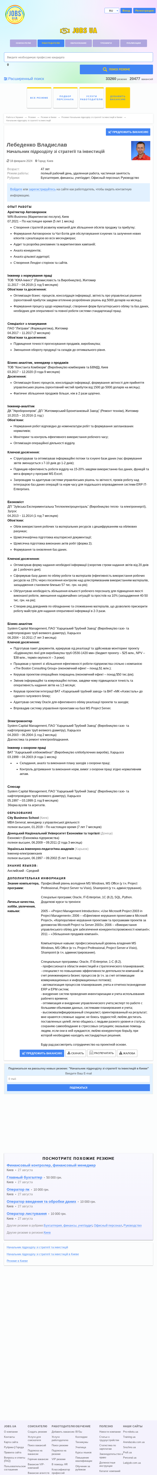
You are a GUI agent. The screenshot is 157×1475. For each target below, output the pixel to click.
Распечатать (104, 1053)
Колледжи (81, 1437)
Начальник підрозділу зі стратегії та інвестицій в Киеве (108, 1068)
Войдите (16, 189)
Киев (50, 161)
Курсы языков (83, 1452)
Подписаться (78, 1087)
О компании (11, 1431)
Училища (80, 1447)
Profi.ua (127, 1452)
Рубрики (9, 1447)
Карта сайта (11, 1442)
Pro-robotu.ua (130, 1431)
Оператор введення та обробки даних (41, 1201)
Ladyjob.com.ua (132, 1463)
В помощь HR (60, 1464)
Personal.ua (129, 1457)
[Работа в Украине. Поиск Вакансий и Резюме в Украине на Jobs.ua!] (14, 14)
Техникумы (81, 1442)
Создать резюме (37, 1431)
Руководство (132, 1225)
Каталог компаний (109, 1471)
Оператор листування (27, 1214)
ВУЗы (78, 1431)
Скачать (77, 1053)
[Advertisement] (78, 1124)
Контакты (9, 1437)
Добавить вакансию (63, 1431)
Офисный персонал (108, 1225)
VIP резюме (58, 1459)
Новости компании (110, 1431)
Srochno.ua (129, 1447)
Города (20, 1447)
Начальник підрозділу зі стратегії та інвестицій (37, 1247)
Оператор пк (18, 1189)
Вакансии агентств (38, 1473)
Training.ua (129, 1437)
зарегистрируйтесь (42, 189)
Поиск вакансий (37, 1445)
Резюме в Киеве (17, 1260)
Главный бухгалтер (24, 1177)
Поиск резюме (60, 1445)
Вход (126, 10)
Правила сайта (12, 1452)
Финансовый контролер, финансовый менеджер (51, 1165)
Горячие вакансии (38, 1459)
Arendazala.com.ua (134, 1442)
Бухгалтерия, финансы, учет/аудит (68, 1225)
